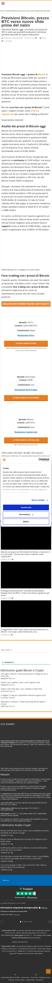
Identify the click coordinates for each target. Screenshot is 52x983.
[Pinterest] (23, 974)
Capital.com (7, 114)
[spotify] (33, 974)
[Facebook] (17, 974)
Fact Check (34, 977)
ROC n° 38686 (17, 951)
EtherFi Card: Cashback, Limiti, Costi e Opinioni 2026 (20, 682)
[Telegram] (36, 974)
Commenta (8, 41)
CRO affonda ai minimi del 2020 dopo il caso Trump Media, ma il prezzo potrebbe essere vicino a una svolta (24, 857)
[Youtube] (28, 974)
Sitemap (11, 980)
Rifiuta (26, 522)
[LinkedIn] (25, 974)
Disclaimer (39, 980)
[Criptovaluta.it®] (26, 3)
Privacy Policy (21, 492)
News (44, 38)
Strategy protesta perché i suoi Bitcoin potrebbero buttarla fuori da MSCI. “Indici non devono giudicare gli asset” (25, 593)
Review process (44, 977)
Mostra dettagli (38, 500)
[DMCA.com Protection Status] (26, 964)
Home (2, 11)
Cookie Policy (30, 980)
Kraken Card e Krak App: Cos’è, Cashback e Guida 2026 (21, 689)
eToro (34, 110)
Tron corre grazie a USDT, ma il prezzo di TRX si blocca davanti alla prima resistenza (23, 866)
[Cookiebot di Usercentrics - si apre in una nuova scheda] (38, 459)
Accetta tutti (26, 507)
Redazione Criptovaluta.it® (13, 38)
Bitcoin (41, 74)
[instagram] (31, 974)
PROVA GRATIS (27, 343)
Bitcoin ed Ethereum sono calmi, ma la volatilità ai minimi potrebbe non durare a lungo (24, 832)
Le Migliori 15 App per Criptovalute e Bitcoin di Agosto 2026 (23, 695)
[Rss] (15, 974)
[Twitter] (20, 974)
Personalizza (24, 514)
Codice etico (25, 977)
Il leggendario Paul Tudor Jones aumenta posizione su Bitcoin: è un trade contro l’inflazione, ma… (24, 630)
